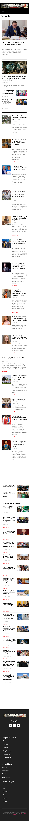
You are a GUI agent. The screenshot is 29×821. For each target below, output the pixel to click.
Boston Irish (6, 754)
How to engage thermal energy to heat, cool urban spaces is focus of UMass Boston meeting (14, 78)
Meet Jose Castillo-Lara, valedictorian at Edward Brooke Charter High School (19, 443)
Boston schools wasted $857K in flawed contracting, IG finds (13, 43)
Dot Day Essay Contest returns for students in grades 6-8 (9, 592)
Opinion (5, 795)
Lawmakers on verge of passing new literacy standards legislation (9, 641)
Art (4, 788)
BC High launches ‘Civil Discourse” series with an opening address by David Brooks (9, 532)
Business (5, 791)
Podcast (5, 747)
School (5, 798)
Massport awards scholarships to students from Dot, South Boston (19, 167)
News (4, 785)
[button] (3, 11)
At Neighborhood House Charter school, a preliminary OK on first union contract (9, 616)
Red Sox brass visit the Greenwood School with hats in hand (9, 508)
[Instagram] (14, 725)
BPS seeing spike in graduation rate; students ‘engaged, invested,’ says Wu (8, 604)
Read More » (4, 57)
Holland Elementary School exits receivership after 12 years (19, 117)
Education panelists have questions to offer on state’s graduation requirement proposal (19, 265)
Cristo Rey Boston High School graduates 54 (19, 400)
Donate (5, 741)
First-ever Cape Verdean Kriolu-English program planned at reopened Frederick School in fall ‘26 (9, 676)
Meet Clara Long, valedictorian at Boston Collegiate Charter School (19, 337)
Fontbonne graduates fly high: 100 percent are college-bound (19, 377)
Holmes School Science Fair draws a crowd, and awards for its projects (9, 568)
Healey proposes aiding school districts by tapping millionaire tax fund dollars (19, 142)
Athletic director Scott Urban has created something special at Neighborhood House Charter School (18, 194)
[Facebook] (10, 725)
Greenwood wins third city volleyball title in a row (9, 487)
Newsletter (6, 744)
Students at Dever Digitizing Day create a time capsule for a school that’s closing (9, 544)
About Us (4, 767)
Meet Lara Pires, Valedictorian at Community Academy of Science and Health (19, 292)
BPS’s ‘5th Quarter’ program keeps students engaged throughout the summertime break (7, 102)
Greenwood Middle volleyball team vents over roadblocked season (9, 494)
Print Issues (5, 774)
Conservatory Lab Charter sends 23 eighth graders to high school (19, 218)
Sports (5, 801)
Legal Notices (6, 777)
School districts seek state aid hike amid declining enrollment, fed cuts (9, 580)
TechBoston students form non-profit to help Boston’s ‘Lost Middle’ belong (9, 519)
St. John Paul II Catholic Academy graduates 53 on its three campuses (19, 241)
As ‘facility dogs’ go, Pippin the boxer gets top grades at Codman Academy (9, 628)
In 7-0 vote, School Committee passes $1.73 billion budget (8, 556)
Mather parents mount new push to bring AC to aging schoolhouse (8, 92)
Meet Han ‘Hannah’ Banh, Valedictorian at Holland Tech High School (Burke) (19, 318)
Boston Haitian (7, 757)
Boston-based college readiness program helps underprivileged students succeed (9, 663)
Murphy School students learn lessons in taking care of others (9, 652)
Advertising (5, 770)
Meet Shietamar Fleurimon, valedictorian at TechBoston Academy (19, 417)
